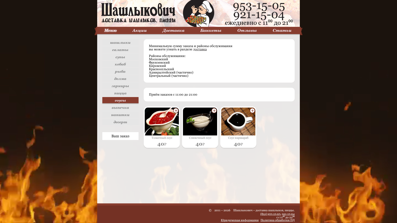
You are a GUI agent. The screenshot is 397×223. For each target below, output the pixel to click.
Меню (110, 30)
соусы (120, 100)
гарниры (120, 85)
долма (120, 78)
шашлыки (120, 42)
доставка (200, 49)
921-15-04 (259, 14)
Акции (140, 30)
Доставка (174, 30)
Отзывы (247, 30)
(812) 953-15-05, (270, 214)
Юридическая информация (240, 220)
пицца (120, 92)
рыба (120, 71)
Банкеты (211, 30)
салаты (120, 49)
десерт (120, 121)
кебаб (120, 64)
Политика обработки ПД (278, 220)
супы (120, 56)
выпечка (120, 107)
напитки (120, 114)
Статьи (282, 30)
